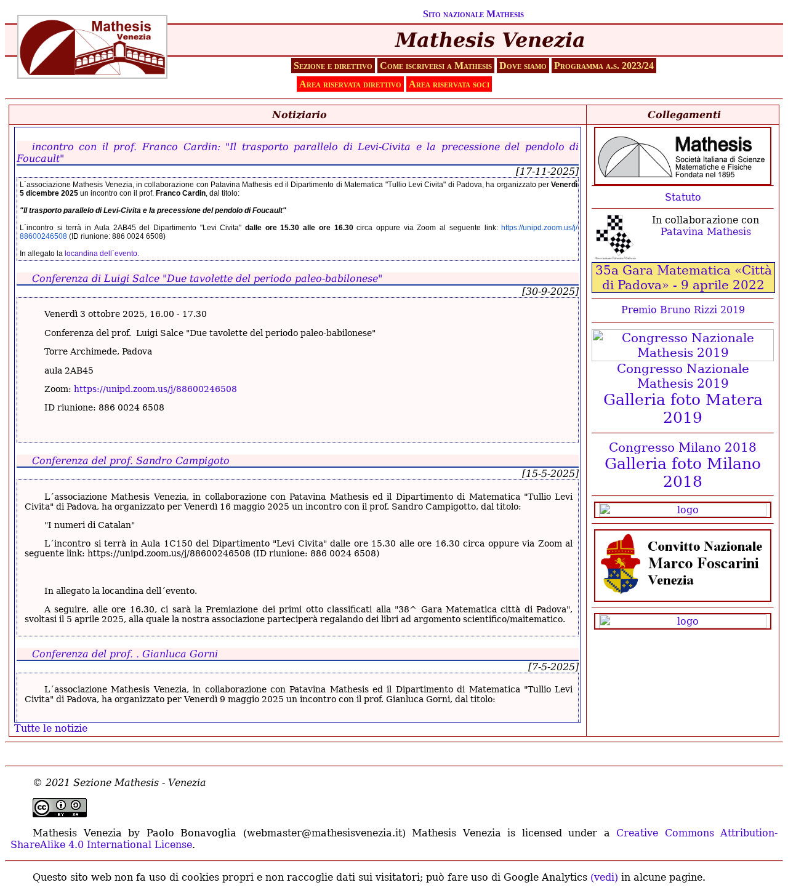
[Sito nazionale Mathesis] (683, 156)
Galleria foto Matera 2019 (683, 408)
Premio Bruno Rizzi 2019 (683, 310)
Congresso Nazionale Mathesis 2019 (683, 376)
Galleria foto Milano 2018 (683, 473)
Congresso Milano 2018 (683, 447)
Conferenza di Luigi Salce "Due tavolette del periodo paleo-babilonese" (207, 278)
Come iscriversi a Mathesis (436, 65)
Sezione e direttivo (333, 65)
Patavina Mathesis (706, 232)
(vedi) (604, 877)
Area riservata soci (449, 84)
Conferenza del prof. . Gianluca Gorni (125, 654)
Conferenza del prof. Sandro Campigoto (131, 461)
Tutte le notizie (50, 728)
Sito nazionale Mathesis (473, 14)
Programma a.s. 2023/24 (604, 65)
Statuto (683, 197)
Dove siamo (523, 65)
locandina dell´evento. (101, 253)
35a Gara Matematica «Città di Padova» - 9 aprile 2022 (683, 277)
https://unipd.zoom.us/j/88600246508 (155, 389)
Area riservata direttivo (350, 84)
